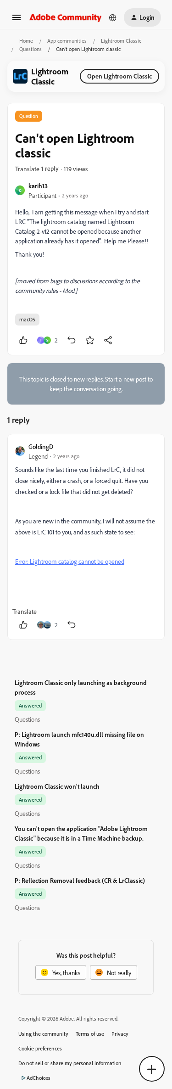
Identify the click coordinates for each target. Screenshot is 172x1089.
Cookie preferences (40, 1048)
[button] (16, 20)
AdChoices (38, 1077)
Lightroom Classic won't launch (57, 786)
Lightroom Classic (121, 40)
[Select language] (112, 17)
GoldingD (40, 446)
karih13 (38, 186)
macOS (27, 319)
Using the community (43, 1033)
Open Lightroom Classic (119, 76)
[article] (86, 537)
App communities (67, 40)
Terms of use (90, 1033)
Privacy (119, 1033)
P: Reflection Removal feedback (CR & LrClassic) (80, 880)
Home (26, 40)
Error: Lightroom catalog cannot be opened (69, 561)
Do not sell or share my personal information (70, 1063)
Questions (30, 48)
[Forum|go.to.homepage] (65, 17)
